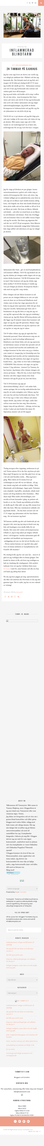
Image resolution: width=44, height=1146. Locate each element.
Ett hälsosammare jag (22, 65)
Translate (22, 892)
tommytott (19, 592)
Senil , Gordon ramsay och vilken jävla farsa (22, 1041)
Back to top (34, 1131)
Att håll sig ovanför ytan (14, 955)
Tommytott (24, 1001)
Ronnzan (7, 569)
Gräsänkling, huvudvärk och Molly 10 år (20, 1045)
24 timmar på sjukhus (22, 69)
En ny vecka (10, 1049)
